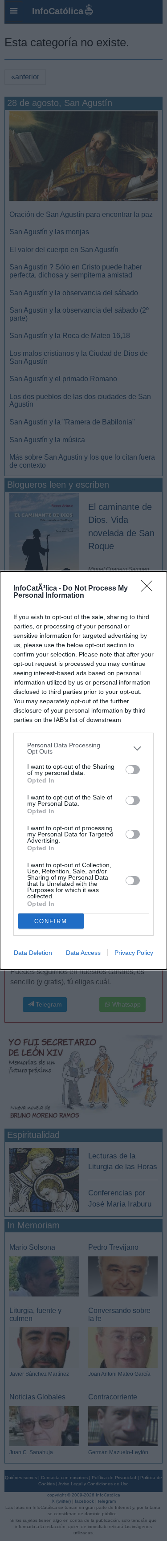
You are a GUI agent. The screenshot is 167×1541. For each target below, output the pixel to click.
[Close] (149, 588)
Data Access (83, 952)
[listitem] (83, 748)
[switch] (133, 769)
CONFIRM (50, 921)
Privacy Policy (133, 952)
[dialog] (83, 770)
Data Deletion (33, 952)
